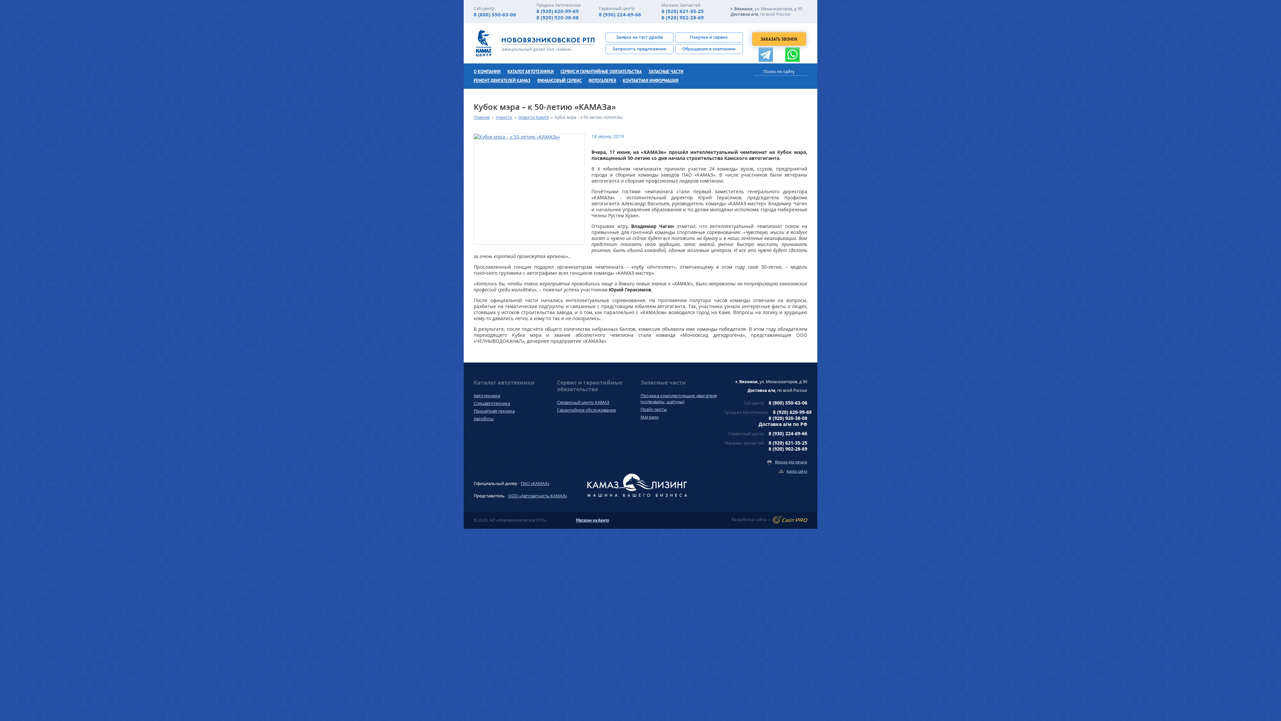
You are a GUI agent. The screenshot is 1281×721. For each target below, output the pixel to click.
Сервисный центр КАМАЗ (583, 402)
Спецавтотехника (492, 403)
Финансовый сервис (559, 80)
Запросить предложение (639, 49)
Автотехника (487, 396)
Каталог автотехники (530, 71)
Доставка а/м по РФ (783, 424)
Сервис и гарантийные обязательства (601, 71)
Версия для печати (791, 461)
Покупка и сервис (709, 37)
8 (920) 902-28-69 (683, 17)
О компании (487, 71)
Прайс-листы (653, 409)
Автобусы (484, 419)
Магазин (649, 417)
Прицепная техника (494, 411)
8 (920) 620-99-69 (557, 11)
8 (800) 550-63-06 (495, 14)
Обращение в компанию (709, 49)
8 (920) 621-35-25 (683, 11)
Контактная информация (651, 80)
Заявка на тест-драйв (639, 37)
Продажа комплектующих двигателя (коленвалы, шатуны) (678, 399)
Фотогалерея (602, 80)
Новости (504, 117)
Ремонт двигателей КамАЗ (502, 80)
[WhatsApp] (792, 54)
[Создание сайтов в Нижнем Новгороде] (789, 519)
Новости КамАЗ (533, 117)
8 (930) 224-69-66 (620, 14)
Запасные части (666, 71)
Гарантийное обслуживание (586, 410)
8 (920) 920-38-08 (557, 17)
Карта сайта (797, 471)
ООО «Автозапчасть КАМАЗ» (537, 496)
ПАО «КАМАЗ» (535, 483)
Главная (482, 117)
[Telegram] (766, 54)
